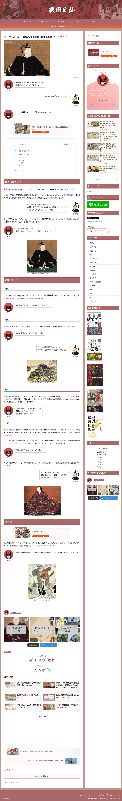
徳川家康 (66, 195)
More (112, 82)
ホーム (80, 795)
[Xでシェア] (31, 660)
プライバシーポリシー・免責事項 (94, 795)
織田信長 (15, 189)
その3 (22, 163)
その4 (22, 165)
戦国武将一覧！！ (93, 191)
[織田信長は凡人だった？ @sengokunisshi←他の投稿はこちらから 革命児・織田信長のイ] (42, 629)
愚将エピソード (24, 154)
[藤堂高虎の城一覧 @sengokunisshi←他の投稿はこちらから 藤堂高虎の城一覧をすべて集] (16, 629)
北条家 (14, 396)
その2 (22, 160)
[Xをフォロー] (40, 670)
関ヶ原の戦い (68, 219)
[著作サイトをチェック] (35, 670)
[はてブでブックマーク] (40, 660)
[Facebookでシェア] (35, 660)
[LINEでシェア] (44, 660)
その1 (22, 157)
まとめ (21, 170)
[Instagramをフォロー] (44, 670)
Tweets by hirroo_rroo (94, 221)
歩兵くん (103, 73)
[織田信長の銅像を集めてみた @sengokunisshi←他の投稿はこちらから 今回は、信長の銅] (67, 629)
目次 (100, 448)
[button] (53, 660)
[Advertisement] (42, 730)
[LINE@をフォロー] (49, 670)
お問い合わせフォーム (112, 795)
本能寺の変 (8, 195)
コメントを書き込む (42, 776)
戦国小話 (8, 651)
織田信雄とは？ (24, 151)
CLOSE (66, 144)
